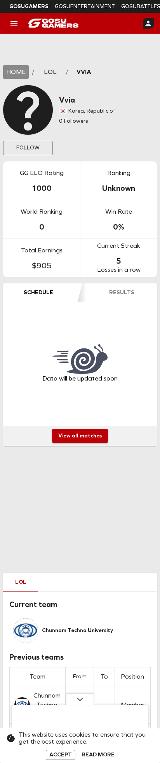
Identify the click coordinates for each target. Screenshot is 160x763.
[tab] (38, 292)
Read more (98, 755)
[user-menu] (148, 23)
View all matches (80, 435)
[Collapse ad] (80, 699)
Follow (28, 147)
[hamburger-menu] (14, 23)
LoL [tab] (20, 582)
